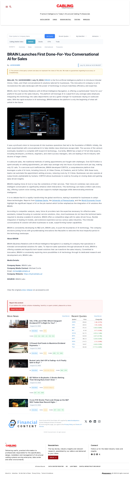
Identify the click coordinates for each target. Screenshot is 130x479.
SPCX (65, 370)
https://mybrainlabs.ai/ (33, 274)
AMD (73, 327)
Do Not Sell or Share (25, 473)
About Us (8, 473)
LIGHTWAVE (73, 466)
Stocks (40, 42)
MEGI (61, 353)
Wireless (86, 19)
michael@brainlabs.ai (21, 271)
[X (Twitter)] (86, 424)
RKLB (62, 370)
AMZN (74, 322)
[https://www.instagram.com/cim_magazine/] (94, 454)
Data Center (45, 19)
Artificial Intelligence (49, 387)
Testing (77, 19)
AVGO (35, 336)
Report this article (17, 309)
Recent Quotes (64, 36)
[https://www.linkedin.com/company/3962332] (97, 454)
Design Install (65, 19)
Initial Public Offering (49, 370)
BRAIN (47, 80)
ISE (67, 466)
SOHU (59, 409)
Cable (55, 19)
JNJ (46, 336)
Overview (22, 47)
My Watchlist (80, 36)
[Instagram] (99, 424)
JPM (50, 336)
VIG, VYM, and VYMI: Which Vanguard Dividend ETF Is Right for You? (46, 322)
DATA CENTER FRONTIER (55, 466)
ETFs (49, 42)
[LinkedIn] (95, 424)
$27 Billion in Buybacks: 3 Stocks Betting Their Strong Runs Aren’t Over (47, 379)
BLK (39, 336)
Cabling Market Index (16, 42)
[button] (6, 6)
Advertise (15, 473)
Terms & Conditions (47, 473)
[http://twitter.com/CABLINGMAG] (99, 454)
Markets (30, 42)
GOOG (74, 333)
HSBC (43, 336)
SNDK (42, 392)
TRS (63, 409)
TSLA (73, 347)
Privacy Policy (68, 424)
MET (35, 392)
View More (65, 316)
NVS (53, 336)
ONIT (55, 409)
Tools (58, 42)
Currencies (38, 47)
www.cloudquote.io (73, 420)
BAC (73, 330)
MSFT (73, 338)
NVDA (73, 341)
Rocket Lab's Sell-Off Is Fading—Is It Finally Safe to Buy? (48, 361)
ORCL (73, 344)
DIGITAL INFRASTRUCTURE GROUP (89, 466)
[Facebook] (90, 424)
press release (26, 290)
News (30, 47)
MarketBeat (34, 330)
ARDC (54, 353)
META (73, 336)
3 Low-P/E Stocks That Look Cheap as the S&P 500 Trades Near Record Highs (49, 401)
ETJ (58, 353)
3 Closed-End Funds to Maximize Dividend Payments (47, 344)
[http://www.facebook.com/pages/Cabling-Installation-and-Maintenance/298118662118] (92, 454)
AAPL (73, 325)
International (49, 47)
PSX (39, 392)
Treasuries (59, 47)
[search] (10, 6)
